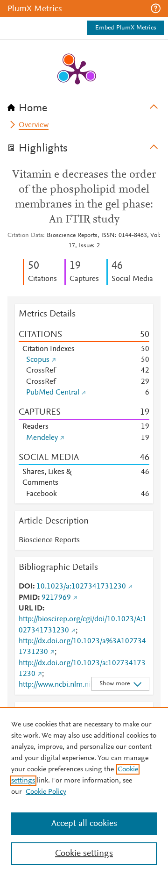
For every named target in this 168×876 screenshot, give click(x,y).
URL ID (30, 608)
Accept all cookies (84, 823)
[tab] (84, 105)
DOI (26, 586)
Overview (34, 125)
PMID (28, 598)
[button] (156, 8)
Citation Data (25, 235)
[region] (84, 791)
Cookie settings (84, 853)
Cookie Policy (46, 792)
